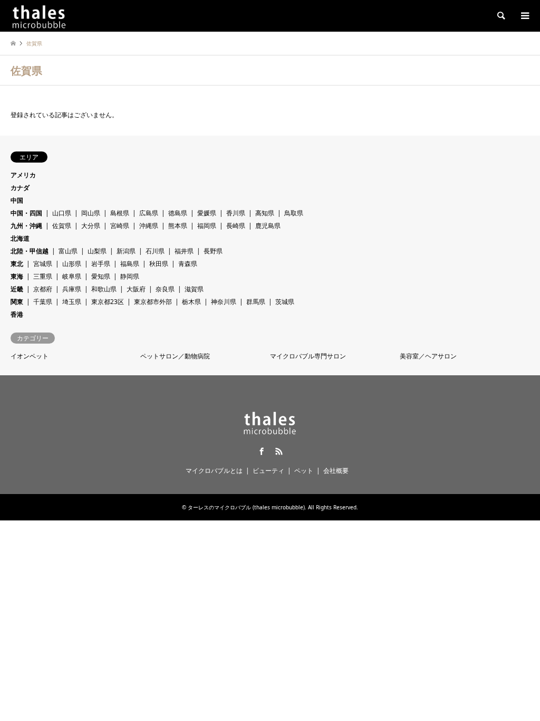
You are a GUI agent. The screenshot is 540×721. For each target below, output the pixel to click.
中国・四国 (26, 212)
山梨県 (97, 250)
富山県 (68, 250)
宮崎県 (119, 225)
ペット (303, 470)
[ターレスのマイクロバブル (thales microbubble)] (39, 15)
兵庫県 (71, 288)
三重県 (42, 276)
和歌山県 (104, 288)
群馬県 (255, 301)
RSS (279, 451)
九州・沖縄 (26, 225)
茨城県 (284, 301)
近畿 (17, 288)
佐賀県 (61, 225)
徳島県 (177, 212)
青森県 (187, 263)
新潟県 (126, 250)
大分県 (90, 225)
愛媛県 (206, 212)
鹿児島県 (268, 225)
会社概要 (336, 470)
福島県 (129, 263)
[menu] (524, 16)
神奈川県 (223, 301)
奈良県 (165, 288)
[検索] (500, 16)
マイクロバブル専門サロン (308, 356)
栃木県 (191, 301)
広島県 (148, 212)
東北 (17, 263)
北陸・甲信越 (30, 250)
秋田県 (158, 263)
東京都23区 (107, 301)
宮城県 (42, 263)
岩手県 (100, 263)
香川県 (235, 212)
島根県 (119, 212)
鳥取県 (293, 212)
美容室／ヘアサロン (428, 356)
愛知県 (100, 276)
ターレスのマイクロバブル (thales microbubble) (246, 507)
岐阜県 (71, 276)
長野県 (213, 250)
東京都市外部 (153, 301)
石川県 (155, 250)
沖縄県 (148, 225)
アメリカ (23, 174)
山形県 (71, 263)
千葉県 (42, 301)
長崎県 (235, 225)
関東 (17, 301)
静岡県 (129, 276)
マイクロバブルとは (214, 470)
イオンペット (30, 356)
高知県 (264, 212)
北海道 (20, 238)
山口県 (61, 212)
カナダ (20, 187)
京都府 (42, 288)
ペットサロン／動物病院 (175, 356)
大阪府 (136, 288)
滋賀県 (194, 288)
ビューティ (268, 470)
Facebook (261, 451)
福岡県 (206, 225)
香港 (17, 314)
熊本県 (177, 225)
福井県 (184, 250)
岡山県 (90, 212)
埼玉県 (71, 301)
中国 (17, 200)
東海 (17, 276)
